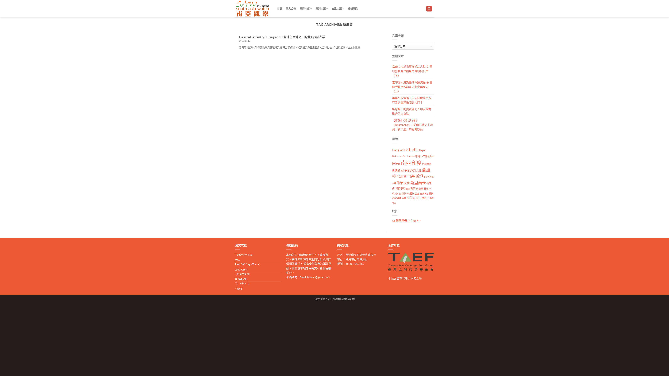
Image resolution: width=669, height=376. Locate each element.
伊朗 (398, 164)
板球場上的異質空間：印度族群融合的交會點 (411, 111)
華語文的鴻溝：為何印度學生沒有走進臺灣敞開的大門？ (411, 100)
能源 (422, 193)
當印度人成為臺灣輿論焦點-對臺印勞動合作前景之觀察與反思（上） (412, 87)
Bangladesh (400, 150)
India (414, 149)
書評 (413, 188)
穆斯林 (405, 193)
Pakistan (397, 156)
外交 (413, 170)
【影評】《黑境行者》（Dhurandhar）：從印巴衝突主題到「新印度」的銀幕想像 (412, 125)
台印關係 (426, 164)
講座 (399, 198)
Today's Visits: (244, 254)
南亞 (406, 163)
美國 (417, 193)
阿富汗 (417, 198)
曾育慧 (419, 188)
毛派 (394, 193)
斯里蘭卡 (418, 182)
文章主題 (337, 8)
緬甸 (411, 193)
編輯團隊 (353, 8)
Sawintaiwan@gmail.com (315, 277)
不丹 (417, 156)
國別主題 (321, 8)
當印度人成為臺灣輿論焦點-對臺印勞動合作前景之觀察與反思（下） (412, 71)
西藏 (394, 198)
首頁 (279, 8)
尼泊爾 (402, 176)
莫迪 (431, 193)
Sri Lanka (409, 156)
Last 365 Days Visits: (247, 264)
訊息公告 (291, 8)
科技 (399, 194)
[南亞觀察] (252, 8)
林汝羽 (427, 188)
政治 (400, 183)
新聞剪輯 (398, 188)
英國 (426, 194)
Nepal (422, 150)
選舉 (410, 198)
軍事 (404, 198)
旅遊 (408, 189)
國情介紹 (305, 8)
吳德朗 (396, 170)
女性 (418, 170)
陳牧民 (425, 198)
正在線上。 (406, 220)
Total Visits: (242, 273)
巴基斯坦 (415, 176)
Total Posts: (242, 283)
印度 (417, 163)
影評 (426, 176)
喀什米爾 (405, 170)
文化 (407, 183)
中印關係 (425, 156)
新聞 (429, 183)
